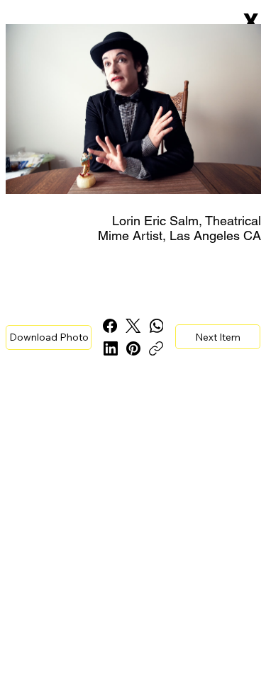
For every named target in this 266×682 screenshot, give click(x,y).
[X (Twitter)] (133, 326)
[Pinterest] (133, 348)
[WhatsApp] (157, 326)
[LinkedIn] (111, 348)
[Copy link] (156, 348)
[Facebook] (110, 326)
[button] (49, 337)
